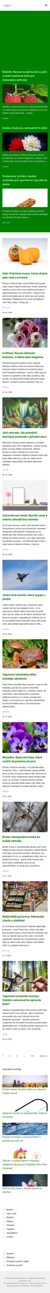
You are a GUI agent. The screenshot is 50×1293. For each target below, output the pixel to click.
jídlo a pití (6, 223)
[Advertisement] (25, 43)
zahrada (5, 118)
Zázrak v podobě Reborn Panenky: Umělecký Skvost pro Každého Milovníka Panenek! (24, 1164)
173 (32, 1056)
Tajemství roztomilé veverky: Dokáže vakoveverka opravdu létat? (21, 1000)
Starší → (44, 1056)
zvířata (4, 1034)
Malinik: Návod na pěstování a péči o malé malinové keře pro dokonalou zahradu (24, 75)
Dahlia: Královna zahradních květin (24, 128)
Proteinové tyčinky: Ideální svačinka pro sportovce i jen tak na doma (24, 180)
